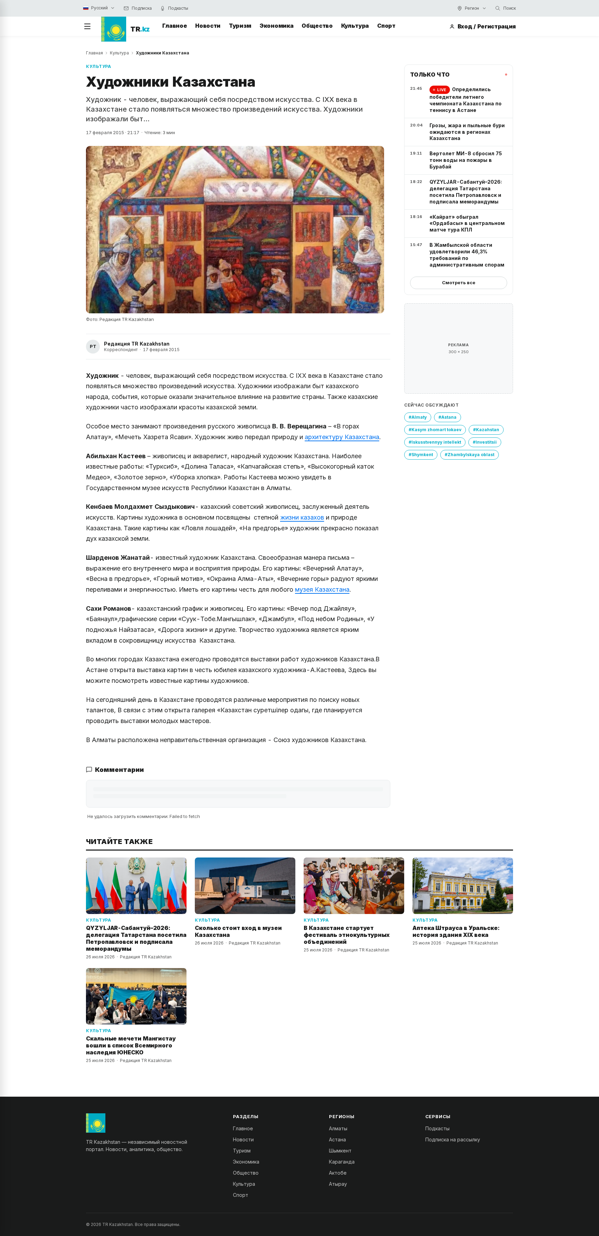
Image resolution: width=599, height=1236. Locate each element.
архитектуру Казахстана (342, 437)
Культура (355, 25)
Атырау (338, 1184)
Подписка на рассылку (452, 1139)
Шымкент (340, 1151)
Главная (94, 52)
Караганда (342, 1162)
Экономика (276, 25)
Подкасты (437, 1128)
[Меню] (87, 26)
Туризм (240, 25)
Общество (317, 25)
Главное (174, 25)
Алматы (338, 1128)
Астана (337, 1139)
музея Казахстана (322, 589)
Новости (207, 25)
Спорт (386, 25)
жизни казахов (302, 517)
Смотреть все (458, 282)
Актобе (338, 1173)
